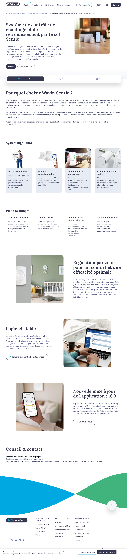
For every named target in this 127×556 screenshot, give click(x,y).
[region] (63, 552)
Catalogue (59, 537)
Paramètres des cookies (87, 552)
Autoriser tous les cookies (107, 552)
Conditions (79, 537)
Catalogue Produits (19, 13)
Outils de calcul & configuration (64, 526)
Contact (78, 540)
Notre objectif (80, 526)
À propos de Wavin (82, 522)
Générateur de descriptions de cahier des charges (64, 530)
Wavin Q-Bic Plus (42, 528)
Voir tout (39, 535)
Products (65, 79)
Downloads (103, 79)
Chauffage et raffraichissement (37, 13)
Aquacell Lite (40, 531)
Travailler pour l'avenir (83, 533)
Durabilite (79, 530)
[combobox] (84, 5)
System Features (27, 79)
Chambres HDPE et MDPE (44, 524)
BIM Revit (59, 522)
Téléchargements (61, 533)
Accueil (8, 13)
